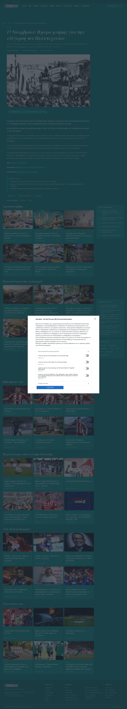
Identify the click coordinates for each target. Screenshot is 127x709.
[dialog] (63, 354)
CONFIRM (50, 387)
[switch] (86, 355)
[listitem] (63, 351)
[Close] (95, 319)
